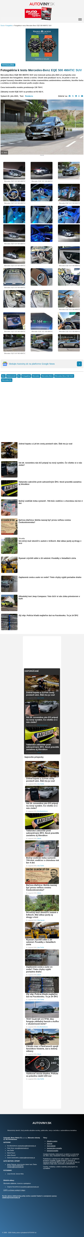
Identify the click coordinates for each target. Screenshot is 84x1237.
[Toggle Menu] (80, 19)
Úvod (2, 25)
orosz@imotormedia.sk (22, 1148)
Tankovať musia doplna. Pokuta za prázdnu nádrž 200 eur (42, 1074)
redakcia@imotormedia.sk (27, 1157)
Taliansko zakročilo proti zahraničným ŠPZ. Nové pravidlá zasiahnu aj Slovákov (42, 747)
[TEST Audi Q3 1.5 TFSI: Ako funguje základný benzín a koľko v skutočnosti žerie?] (42, 1018)
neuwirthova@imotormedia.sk (29, 1187)
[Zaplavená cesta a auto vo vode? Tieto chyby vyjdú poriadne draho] (9, 591)
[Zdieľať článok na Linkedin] (76, 96)
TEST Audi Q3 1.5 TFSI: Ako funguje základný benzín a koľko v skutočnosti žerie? (42, 1021)
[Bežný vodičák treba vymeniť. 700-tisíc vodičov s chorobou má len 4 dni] (9, 515)
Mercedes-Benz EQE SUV (64, 376)
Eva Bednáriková (42, 725)
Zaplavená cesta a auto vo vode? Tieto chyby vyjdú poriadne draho (50, 577)
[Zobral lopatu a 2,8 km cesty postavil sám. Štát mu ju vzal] (9, 457)
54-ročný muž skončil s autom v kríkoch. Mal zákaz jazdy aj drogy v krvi (42, 914)
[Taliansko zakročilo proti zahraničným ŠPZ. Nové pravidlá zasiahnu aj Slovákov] (9, 496)
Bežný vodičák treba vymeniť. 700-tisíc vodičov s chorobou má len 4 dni (42, 860)
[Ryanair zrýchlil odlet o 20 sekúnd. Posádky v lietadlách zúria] (9, 572)
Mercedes (35, 376)
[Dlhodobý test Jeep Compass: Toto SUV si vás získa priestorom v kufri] (9, 610)
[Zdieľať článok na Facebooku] (70, 96)
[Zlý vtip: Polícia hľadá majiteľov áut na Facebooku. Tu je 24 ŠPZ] (9, 629)
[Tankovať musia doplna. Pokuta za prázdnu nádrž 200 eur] (42, 1072)
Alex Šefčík (40, 698)
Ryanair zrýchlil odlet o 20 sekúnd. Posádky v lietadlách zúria (47, 558)
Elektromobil (11, 376)
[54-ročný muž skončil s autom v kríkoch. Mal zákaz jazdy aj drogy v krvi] (9, 553)
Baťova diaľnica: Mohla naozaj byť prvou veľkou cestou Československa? (41, 887)
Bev (3, 376)
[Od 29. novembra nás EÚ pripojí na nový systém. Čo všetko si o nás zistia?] (9, 477)
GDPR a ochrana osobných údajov (14, 1190)
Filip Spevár (41, 920)
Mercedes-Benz (47, 376)
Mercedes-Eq (6, 380)
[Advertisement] (42, 414)
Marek (39, 752)
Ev (19, 376)
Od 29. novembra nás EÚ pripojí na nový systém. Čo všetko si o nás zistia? (42, 719)
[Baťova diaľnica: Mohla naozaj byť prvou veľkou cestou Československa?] (9, 534)
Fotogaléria (8, 25)
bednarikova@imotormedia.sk (27, 1146)
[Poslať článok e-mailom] (82, 96)
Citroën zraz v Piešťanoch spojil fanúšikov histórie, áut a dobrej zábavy (42, 1048)
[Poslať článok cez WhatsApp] (79, 96)
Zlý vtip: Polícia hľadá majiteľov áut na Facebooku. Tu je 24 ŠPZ (48, 615)
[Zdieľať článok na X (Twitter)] (73, 96)
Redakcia (29, 96)
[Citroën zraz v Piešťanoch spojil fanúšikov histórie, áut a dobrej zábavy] (42, 1045)
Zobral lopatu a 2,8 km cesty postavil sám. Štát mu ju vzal (45, 444)
